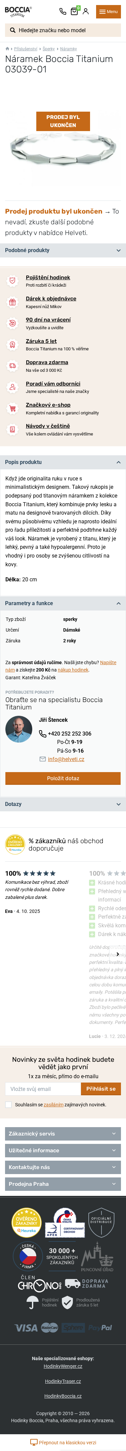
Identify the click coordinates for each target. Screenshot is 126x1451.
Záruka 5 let (41, 341)
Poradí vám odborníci (53, 384)
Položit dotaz (63, 778)
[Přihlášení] (85, 11)
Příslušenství (25, 49)
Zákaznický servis (32, 1133)
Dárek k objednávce (51, 298)
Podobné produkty (27, 250)
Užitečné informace (34, 1150)
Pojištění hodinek (48, 277)
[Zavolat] (62, 11)
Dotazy (13, 804)
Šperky (49, 49)
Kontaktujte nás (29, 1167)
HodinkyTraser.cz (63, 1381)
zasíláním (54, 1104)
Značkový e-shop (48, 405)
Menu (112, 11)
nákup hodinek (73, 670)
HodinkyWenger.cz (63, 1366)
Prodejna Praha (29, 1184)
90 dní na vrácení (48, 319)
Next (117, 954)
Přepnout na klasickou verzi (67, 1442)
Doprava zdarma (47, 362)
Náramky (68, 49)
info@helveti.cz (66, 759)
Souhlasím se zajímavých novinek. (61, 1104)
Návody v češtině (48, 426)
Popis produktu (23, 462)
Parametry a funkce (29, 603)
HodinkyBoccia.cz (63, 1396)
